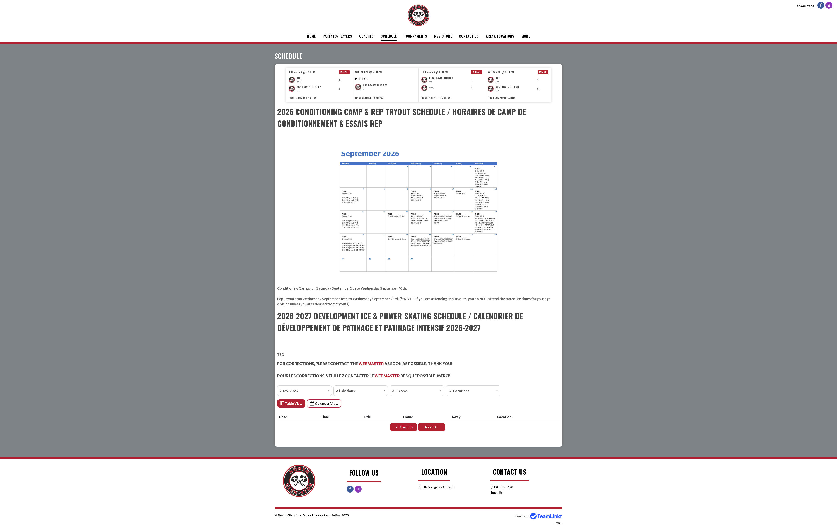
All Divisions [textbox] (345, 391)
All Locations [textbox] (458, 391)
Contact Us (469, 36)
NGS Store (443, 36)
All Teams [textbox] (399, 391)
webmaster (371, 363)
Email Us (496, 492)
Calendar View (326, 403)
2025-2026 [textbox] (289, 391)
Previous (406, 427)
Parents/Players (337, 36)
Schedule (389, 36)
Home (311, 36)
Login (558, 522)
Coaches (366, 36)
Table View (293, 403)
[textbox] (418, 206)
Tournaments (415, 36)
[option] (319, 85)
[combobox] (304, 390)
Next (429, 427)
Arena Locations (500, 36)
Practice (361, 78)
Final (344, 72)
